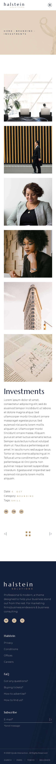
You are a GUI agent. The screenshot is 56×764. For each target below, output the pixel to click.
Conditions (11, 649)
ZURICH (7, 760)
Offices (8, 655)
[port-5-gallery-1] (28, 98)
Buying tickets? (13, 687)
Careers (8, 661)
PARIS (19, 760)
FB (6, 620)
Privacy (8, 642)
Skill (16, 501)
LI (14, 620)
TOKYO (30, 760)
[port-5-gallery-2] (28, 150)
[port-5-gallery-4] (28, 254)
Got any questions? (16, 681)
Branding (25, 496)
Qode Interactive (19, 753)
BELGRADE (45, 760)
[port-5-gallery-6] (28, 358)
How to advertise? (15, 693)
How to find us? (13, 700)
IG (22, 620)
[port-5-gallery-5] (28, 306)
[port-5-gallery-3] (28, 202)
